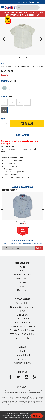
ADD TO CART (27, 123)
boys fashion (19, 404)
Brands (22, 286)
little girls (10, 396)
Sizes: (4, 96)
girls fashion (25, 404)
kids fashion (36, 390)
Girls (22, 267)
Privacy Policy (22, 322)
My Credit (22, 359)
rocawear (20, 402)
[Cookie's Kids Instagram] (26, 377)
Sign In (31, 2)
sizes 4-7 (3, 400)
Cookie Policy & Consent (23, 330)
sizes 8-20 (8, 400)
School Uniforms (22, 274)
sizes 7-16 (4, 401)
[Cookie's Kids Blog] (34, 377)
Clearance (22, 290)
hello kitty (7, 402)
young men (14, 397)
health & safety (12, 398)
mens (13, 400)
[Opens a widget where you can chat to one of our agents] (37, 416)
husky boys (8, 397)
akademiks (22, 401)
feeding (4, 398)
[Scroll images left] (2, 209)
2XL (4, 110)
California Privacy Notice (22, 326)
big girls (15, 396)
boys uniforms (39, 402)
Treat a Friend (22, 355)
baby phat (28, 401)
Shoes (22, 282)
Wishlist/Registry (22, 363)
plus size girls (20, 396)
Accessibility (22, 338)
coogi (32, 401)
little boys (39, 396)
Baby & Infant (23, 278)
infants (37, 398)
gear (7, 398)
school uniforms (28, 390)
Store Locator (22, 319)
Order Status (22, 303)
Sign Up (38, 248)
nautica (41, 401)
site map (34, 404)
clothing (41, 397)
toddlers (41, 398)
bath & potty (35, 397)
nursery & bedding (21, 398)
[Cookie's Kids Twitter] (18, 377)
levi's (3, 402)
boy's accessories (21, 397)
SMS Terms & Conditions (22, 334)
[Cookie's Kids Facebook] (10, 377)
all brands (25, 402)
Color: (5, 81)
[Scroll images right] (43, 209)
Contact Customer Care (22, 307)
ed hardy (36, 401)
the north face (13, 402)
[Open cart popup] (43, 2)
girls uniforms (11, 404)
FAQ (22, 311)
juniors (26, 396)
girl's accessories (32, 396)
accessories (18, 400)
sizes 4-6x (41, 400)
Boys (22, 271)
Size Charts (22, 315)
